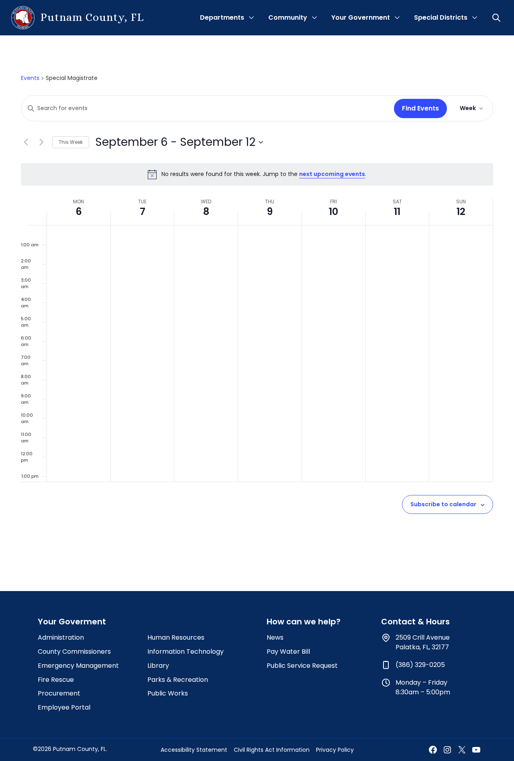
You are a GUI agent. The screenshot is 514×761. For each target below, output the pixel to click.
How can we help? (304, 621)
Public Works (167, 693)
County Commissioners (74, 651)
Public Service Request (302, 665)
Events (30, 78)
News (275, 637)
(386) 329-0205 (420, 664)
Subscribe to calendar (443, 504)
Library (158, 665)
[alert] (257, 174)
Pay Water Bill (288, 651)
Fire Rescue (56, 679)
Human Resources (175, 637)
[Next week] (41, 142)
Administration (61, 637)
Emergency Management (78, 665)
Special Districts (440, 17)
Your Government (360, 17)
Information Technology (185, 651)
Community (287, 17)
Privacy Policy (335, 750)
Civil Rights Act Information (272, 750)
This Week (71, 142)
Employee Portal (64, 707)
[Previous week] (26, 142)
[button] (497, 17)
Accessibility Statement (194, 750)
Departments (222, 17)
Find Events (420, 108)
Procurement (59, 693)
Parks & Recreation (177, 679)
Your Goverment (72, 621)
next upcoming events (332, 174)
